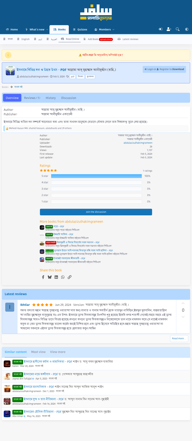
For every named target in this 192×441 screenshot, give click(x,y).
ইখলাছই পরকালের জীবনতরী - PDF (65, 258)
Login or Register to (165, 69)
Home (14, 29)
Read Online (72, 39)
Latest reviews (130, 39)
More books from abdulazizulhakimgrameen (71, 221)
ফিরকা (80, 76)
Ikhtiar (25, 304)
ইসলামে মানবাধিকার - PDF (39, 387)
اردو (40, 39)
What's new (37, 29)
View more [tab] (57, 352)
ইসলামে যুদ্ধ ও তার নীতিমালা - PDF (44, 399)
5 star (45, 176)
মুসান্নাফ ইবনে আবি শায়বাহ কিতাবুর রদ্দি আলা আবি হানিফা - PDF (79, 250)
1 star (45, 201)
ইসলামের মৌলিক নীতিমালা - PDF (43, 412)
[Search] (177, 30)
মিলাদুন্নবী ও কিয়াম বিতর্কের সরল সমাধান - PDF (73, 242)
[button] (47, 29)
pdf (72, 76)
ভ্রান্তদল (90, 76)
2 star (45, 195)
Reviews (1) (32, 98)
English (25, 39)
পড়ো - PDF (55, 226)
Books (62, 29)
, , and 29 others (40, 128)
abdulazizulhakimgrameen (34, 76)
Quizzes (82, 29)
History (51, 98)
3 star (45, 189)
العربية (54, 39)
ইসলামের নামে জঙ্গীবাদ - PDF (41, 374)
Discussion (68, 98)
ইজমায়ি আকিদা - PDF (59, 234)
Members (105, 29)
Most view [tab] (38, 352)
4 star (45, 182)
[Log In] (160, 30)
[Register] (169, 30)
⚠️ (101, 55)
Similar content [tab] (16, 352)
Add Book (93, 39)
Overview (12, 98)
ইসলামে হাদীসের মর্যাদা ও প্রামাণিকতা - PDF (48, 362)
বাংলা (10, 39)
